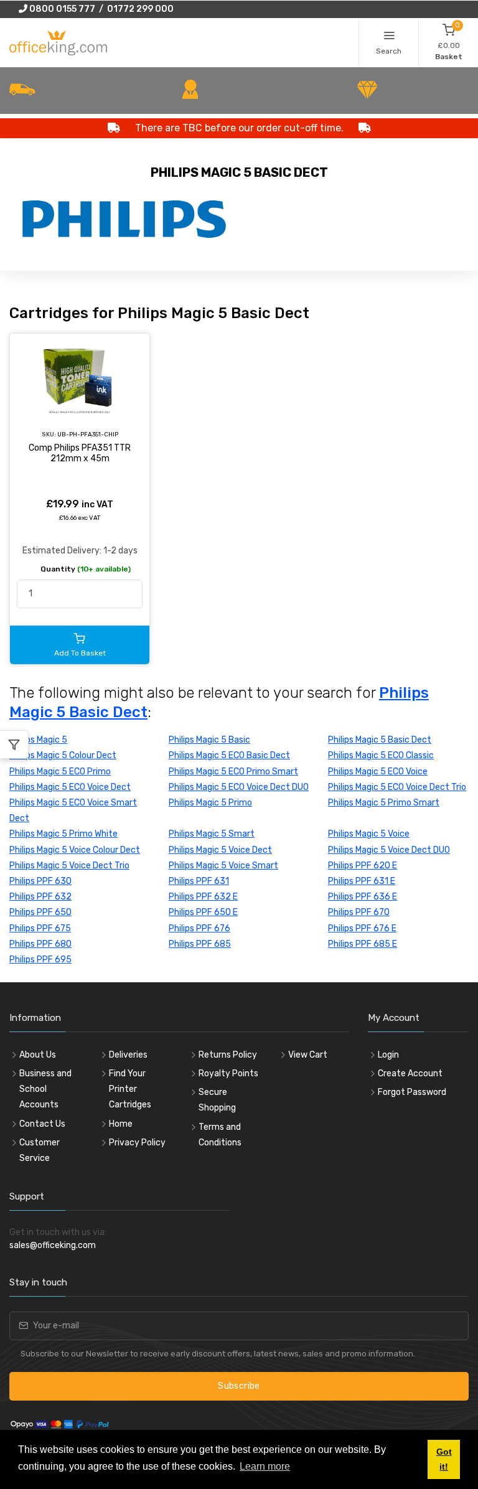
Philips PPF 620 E (362, 865)
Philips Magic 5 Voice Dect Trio (69, 865)
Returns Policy (228, 1055)
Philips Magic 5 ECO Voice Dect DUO (239, 787)
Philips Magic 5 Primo (210, 802)
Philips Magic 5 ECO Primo (60, 771)
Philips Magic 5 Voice (369, 834)
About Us (37, 1055)
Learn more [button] (265, 1466)
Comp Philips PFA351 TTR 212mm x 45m (80, 453)
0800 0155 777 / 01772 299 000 (100, 9)
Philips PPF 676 (199, 928)
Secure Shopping (217, 1100)
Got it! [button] (444, 1459)
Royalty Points (228, 1073)
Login (388, 1055)
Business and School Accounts (45, 1089)
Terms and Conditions (220, 1135)
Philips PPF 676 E (362, 928)
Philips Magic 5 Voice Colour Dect (74, 850)
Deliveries (128, 1055)
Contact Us (42, 1124)
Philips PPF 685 (200, 944)
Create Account (410, 1073)
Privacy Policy (137, 1142)
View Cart (307, 1055)
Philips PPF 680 (40, 944)
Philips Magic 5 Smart (212, 834)
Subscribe (239, 1386)
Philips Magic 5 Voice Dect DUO (389, 850)
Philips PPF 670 (359, 912)
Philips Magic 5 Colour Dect (62, 755)
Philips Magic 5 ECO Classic (381, 755)
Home (121, 1124)
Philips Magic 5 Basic (209, 740)
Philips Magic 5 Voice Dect (220, 850)
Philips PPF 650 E (203, 912)
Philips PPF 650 (40, 912)
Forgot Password (412, 1092)
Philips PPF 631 (199, 881)
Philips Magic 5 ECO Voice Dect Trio (397, 787)
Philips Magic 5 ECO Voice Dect (70, 787)
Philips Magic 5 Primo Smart (383, 802)
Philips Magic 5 (38, 740)
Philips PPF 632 (40, 896)
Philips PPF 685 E (362, 944)
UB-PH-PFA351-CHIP (87, 434)
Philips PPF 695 (40, 959)
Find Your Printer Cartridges (130, 1089)
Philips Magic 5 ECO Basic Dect (229, 755)
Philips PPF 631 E (361, 881)
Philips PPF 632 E (203, 896)
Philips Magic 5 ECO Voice (378, 771)
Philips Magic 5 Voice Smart (223, 865)
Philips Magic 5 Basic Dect (379, 740)
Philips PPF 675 (40, 928)
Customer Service (39, 1150)
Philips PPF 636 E (362, 896)
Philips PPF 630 (40, 881)
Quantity (85, 569)
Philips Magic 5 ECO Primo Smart (233, 771)
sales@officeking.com (52, 1245)
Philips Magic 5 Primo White (63, 834)
